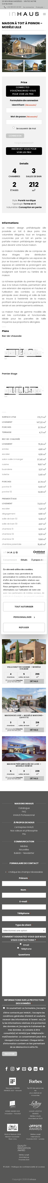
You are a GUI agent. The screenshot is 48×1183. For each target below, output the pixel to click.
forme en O (30, 203)
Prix (24, 834)
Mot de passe (24, 116)
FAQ (24, 811)
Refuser (24, 627)
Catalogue (24, 808)
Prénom (24, 878)
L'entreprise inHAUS (24, 827)
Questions (24, 954)
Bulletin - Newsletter (24, 853)
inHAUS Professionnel (24, 815)
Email (26, 945)
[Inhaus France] (24, 14)
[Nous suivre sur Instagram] (12, 1069)
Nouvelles (24, 849)
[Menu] (44, 14)
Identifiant (24, 104)
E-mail (23, 901)
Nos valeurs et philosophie (24, 830)
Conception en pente (30, 207)
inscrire (19, 680)
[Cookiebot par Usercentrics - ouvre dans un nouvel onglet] (34, 552)
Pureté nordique (27, 200)
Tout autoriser (24, 607)
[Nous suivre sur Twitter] (18, 1069)
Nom (24, 889)
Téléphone (24, 913)
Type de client (24, 925)
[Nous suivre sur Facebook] (7, 1069)
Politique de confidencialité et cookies (28, 1167)
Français (39, 7)
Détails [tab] (24, 560)
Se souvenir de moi (26, 128)
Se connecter (28, 7)
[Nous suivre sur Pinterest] (30, 1069)
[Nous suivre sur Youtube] (41, 1069)
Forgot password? (24, 142)
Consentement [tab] (10, 560)
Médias (24, 846)
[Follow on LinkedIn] (35, 1069)
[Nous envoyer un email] (24, 1069)
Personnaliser (22, 617)
